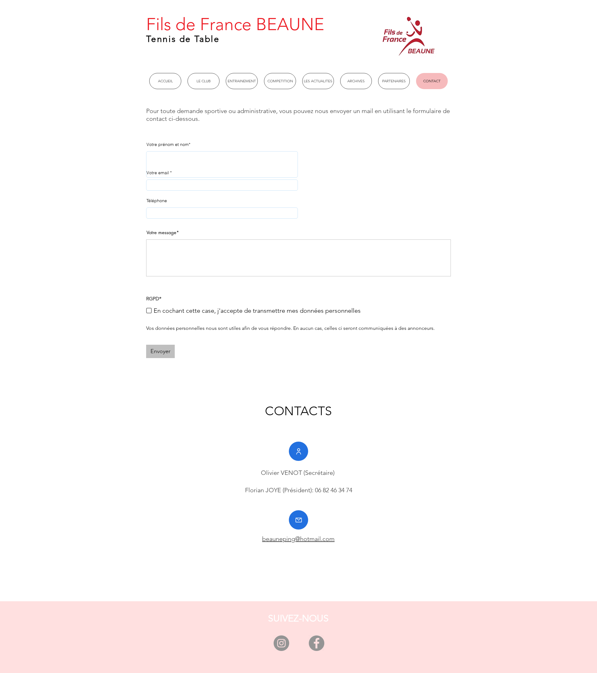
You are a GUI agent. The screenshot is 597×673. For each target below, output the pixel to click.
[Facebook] (316, 643)
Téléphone (156, 200)
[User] (298, 451)
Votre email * (159, 173)
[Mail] (298, 520)
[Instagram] (281, 643)
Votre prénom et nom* (168, 144)
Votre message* (162, 232)
